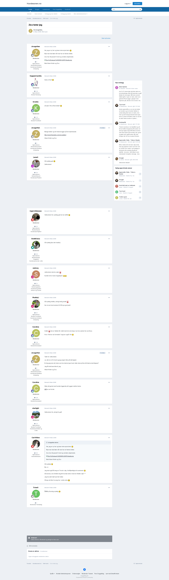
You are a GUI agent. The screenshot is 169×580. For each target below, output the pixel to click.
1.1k (37, 283)
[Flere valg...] (109, 47)
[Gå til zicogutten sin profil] (30, 31)
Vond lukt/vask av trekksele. (127, 185)
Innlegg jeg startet (66, 14)
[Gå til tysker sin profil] (116, 186)
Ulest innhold (38, 14)
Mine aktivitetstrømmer (80, 14)
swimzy (36, 268)
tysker (120, 187)
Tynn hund (122, 104)
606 (36, 453)
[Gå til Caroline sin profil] (36, 333)
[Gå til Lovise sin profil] (116, 197)
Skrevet (132, 88)
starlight (35, 408)
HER (45, 389)
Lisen (120, 193)
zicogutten (38, 30)
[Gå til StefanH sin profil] (116, 87)
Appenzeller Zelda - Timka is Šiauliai (129, 140)
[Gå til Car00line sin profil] (36, 444)
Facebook (67, 9)
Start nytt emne (106, 38)
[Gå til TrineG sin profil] (36, 494)
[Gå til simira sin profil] (116, 158)
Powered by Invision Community (84, 577)
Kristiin (35, 102)
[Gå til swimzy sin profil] (36, 274)
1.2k (36, 423)
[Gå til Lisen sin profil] (116, 191)
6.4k (36, 91)
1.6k (36, 172)
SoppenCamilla (36, 76)
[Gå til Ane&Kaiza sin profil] (36, 245)
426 (36, 254)
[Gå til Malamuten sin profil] (116, 105)
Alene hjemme (123, 87)
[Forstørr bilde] (70, 50)
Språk (52, 573)
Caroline (35, 327)
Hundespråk (122, 122)
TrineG (35, 487)
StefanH (123, 88)
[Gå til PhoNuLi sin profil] (36, 304)
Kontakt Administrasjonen (63, 573)
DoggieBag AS (84, 575)
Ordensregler (76, 573)
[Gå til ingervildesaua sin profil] (36, 217)
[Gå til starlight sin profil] (36, 414)
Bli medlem (137, 3)
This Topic (133, 9)
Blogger (37, 9)
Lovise (121, 198)
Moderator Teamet (87, 573)
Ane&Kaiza (35, 239)
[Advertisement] (69, 194)
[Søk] (140, 9)
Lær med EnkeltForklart (112, 573)
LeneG (35, 157)
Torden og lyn (123, 197)
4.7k (36, 117)
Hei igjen (121, 158)
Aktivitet (29, 14)
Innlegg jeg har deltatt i (51, 14)
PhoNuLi (35, 297)
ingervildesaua (36, 211)
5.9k (36, 342)
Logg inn (127, 3)
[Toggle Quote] (47, 442)
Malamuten (124, 106)
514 (36, 226)
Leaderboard (46, 9)
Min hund (44, 32)
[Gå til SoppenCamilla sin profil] (36, 82)
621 (36, 313)
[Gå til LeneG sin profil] (36, 163)
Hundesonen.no (34, 3)
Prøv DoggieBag (57, 9)
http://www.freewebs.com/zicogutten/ (55, 135)
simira (122, 159)
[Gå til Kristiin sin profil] (36, 108)
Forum (30, 9)
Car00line (36, 438)
